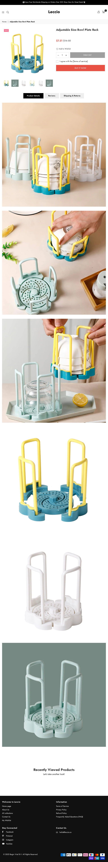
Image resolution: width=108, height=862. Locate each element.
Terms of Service (62, 806)
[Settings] (98, 12)
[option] (27, 52)
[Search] (7, 12)
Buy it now (80, 68)
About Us (5, 809)
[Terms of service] (80, 61)
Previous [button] (5, 52)
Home (4, 22)
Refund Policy (61, 813)
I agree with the (73, 61)
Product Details (33, 95)
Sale (6, 30)
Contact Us (6, 816)
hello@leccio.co (65, 832)
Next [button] (49, 52)
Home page (6, 806)
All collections (7, 813)
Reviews (51, 95)
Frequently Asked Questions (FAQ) (69, 816)
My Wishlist (6, 820)
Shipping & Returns (72, 95)
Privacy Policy (61, 809)
